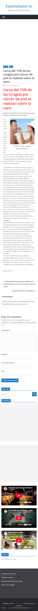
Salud (11, 66)
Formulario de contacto (8, 574)
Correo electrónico (8, 363)
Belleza (5, 66)
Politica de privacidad (7, 585)
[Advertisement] (19, 39)
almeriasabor (17, 85)
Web (2, 371)
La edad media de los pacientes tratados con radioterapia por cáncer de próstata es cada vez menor (20, 284)
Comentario (6, 330)
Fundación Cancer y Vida (8, 559)
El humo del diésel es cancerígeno (23, 291)
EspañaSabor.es (19, 6)
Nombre (4, 354)
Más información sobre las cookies (11, 581)
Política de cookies (7, 577)
